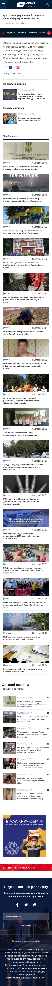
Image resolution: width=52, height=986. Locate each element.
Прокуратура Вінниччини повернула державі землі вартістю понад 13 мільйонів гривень (31, 96)
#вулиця (22, 33)
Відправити (26, 925)
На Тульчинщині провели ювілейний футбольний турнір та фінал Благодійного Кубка (23, 265)
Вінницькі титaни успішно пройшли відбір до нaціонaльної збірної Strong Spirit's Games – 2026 (24, 604)
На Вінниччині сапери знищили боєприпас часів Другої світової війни (23, 333)
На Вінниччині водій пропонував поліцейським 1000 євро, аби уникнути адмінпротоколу (21, 535)
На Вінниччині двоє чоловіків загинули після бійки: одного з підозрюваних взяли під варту (24, 366)
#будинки (11, 33)
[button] (3, 33)
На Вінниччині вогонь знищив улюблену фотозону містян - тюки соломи (22, 638)
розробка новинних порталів (31, 941)
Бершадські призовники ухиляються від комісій (29, 119)
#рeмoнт (33, 33)
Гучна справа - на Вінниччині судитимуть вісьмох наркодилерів (22, 670)
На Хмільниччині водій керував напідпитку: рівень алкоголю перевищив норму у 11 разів (23, 299)
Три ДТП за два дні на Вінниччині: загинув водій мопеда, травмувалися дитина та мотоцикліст (23, 467)
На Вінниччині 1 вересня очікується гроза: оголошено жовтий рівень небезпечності (23, 200)
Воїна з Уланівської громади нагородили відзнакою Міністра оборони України (22, 168)
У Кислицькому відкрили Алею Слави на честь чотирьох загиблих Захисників (22, 232)
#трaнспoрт (44, 33)
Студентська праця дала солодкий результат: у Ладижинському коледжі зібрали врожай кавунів (21, 400)
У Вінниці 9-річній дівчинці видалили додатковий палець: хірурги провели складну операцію (21, 501)
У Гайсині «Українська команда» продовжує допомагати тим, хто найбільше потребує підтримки (24, 570)
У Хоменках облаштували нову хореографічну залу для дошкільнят (20, 434)
